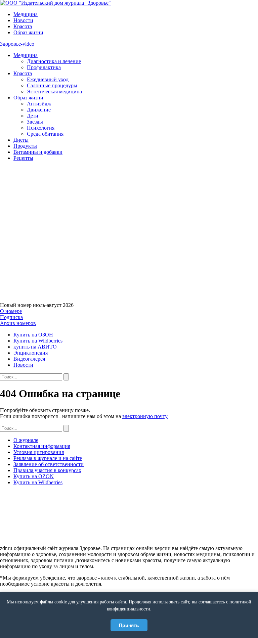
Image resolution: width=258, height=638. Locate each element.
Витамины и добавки (37, 152)
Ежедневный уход (48, 79)
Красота (22, 26)
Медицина (25, 14)
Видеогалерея (29, 359)
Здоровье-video (17, 44)
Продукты (25, 146)
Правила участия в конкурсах (47, 470)
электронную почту (145, 416)
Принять (129, 625)
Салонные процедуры (52, 85)
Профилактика (44, 67)
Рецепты (23, 158)
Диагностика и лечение (54, 61)
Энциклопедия (30, 353)
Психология (40, 128)
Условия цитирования (38, 452)
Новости (23, 20)
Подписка (11, 317)
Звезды (35, 122)
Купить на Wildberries (37, 341)
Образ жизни (28, 32)
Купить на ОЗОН (33, 334)
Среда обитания (45, 134)
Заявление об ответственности (48, 464)
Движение (39, 109)
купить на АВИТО (35, 347)
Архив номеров (18, 323)
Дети (32, 116)
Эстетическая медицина (54, 91)
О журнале (25, 440)
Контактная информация (41, 446)
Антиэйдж (39, 103)
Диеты (21, 140)
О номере (11, 311)
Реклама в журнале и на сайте (47, 458)
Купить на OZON (33, 476)
